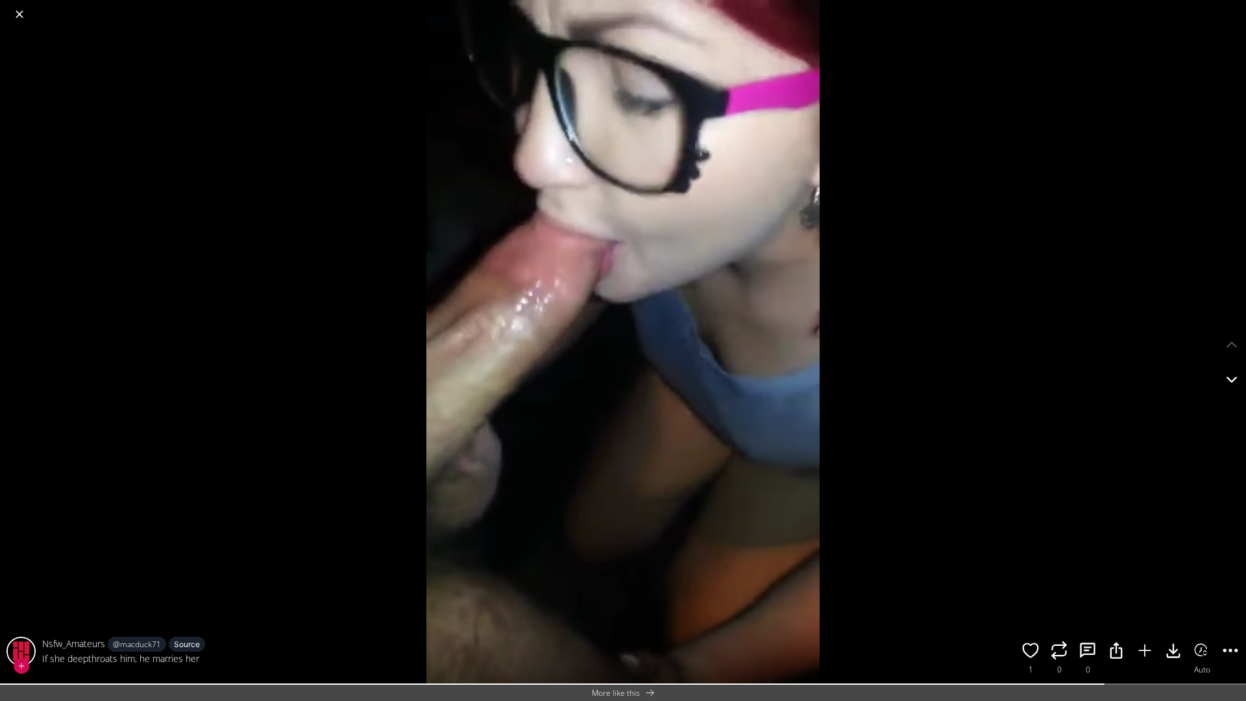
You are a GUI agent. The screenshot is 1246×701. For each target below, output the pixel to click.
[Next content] (1232, 379)
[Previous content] (1232, 344)
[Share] (1116, 652)
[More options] (1230, 652)
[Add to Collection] (1145, 652)
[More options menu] (1233, 7)
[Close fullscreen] (19, 14)
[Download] (1173, 652)
